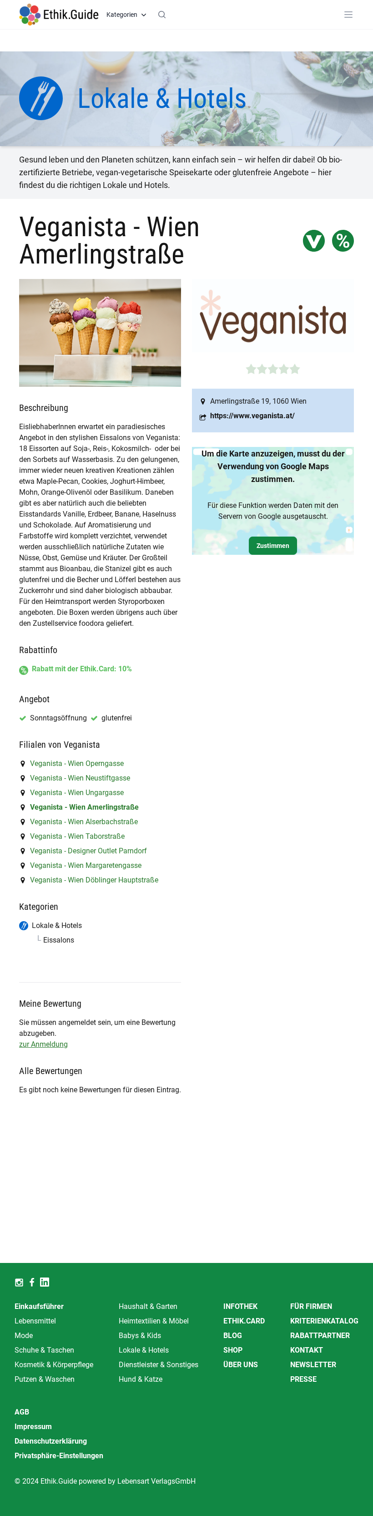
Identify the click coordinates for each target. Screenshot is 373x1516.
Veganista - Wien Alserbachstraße (84, 821)
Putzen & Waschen (45, 1379)
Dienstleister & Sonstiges (158, 1364)
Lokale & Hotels (144, 1350)
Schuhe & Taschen (44, 1350)
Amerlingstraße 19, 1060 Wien (258, 401)
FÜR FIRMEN (311, 1306)
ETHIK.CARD (244, 1321)
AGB (22, 1412)
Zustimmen (273, 545)
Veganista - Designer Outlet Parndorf (88, 851)
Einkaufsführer (39, 1306)
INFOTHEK (240, 1306)
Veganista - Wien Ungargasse (77, 792)
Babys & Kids (140, 1335)
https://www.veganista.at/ (252, 415)
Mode (24, 1335)
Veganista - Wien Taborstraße (77, 836)
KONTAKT (306, 1350)
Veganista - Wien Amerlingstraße (84, 807)
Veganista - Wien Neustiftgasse (80, 778)
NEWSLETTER (313, 1364)
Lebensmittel (35, 1321)
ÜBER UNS (240, 1364)
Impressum (33, 1426)
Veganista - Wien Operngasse (77, 763)
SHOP (232, 1350)
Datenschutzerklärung (51, 1441)
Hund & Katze (140, 1379)
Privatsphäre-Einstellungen (59, 1455)
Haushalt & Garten (148, 1306)
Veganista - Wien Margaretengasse (85, 865)
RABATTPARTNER (320, 1335)
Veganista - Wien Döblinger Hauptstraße (94, 880)
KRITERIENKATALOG (324, 1321)
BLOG (232, 1335)
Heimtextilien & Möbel (154, 1321)
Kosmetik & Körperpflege (54, 1364)
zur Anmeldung (43, 1044)
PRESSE (303, 1379)
